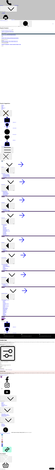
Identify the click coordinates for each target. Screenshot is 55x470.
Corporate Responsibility (5, 414)
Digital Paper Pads (5, 235)
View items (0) (2, 368)
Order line (9, 5)
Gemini (2, 108)
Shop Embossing (3, 209)
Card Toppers (5, 230)
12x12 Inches (5, 233)
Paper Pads (4, 227)
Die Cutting (3, 184)
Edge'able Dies (5, 192)
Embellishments (5, 268)
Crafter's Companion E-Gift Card (7, 31)
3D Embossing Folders (6, 210)
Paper (2, 107)
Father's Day (5, 311)
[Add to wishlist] (12, 30)
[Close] (6, 113)
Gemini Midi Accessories (6, 175)
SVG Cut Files (5, 195)
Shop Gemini (3, 173)
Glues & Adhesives (5, 265)
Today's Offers (3, 318)
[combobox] (14, 26)
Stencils (4, 269)
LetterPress (4, 177)
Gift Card (2, 105)
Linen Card (4, 228)
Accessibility (3, 404)
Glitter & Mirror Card (6, 229)
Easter (4, 313)
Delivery (2, 402)
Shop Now (3, 178)
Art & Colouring (3, 277)
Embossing (3, 202)
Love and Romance (6, 303)
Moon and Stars (5, 307)
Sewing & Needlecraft (6, 266)
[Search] (26, 24)
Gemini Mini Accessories (6, 176)
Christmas (4, 300)
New (2, 161)
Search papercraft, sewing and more (5, 26)
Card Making (5, 225)
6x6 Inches (4, 234)
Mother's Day (5, 309)
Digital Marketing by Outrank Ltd (5, 433)
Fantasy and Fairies (6, 306)
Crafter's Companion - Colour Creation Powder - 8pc (11, 44)
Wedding (4, 310)
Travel (4, 315)
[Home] (4, 20)
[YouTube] (7, 394)
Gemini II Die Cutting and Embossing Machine (10, 38)
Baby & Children (5, 308)
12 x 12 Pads (4, 231)
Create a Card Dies (5, 193)
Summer (4, 302)
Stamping (3, 242)
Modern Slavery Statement (5, 415)
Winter (4, 305)
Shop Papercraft (3, 224)
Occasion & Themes (4, 293)
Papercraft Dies (5, 191)
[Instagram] (7, 387)
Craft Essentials (3, 257)
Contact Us (13, 19)
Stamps (4, 249)
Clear (18, 26)
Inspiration (3, 317)
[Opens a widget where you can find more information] (51, 469)
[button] (53, 24)
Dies (2, 109)
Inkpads (4, 284)
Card (2, 106)
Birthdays (4, 314)
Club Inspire (3, 425)
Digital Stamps (5, 250)
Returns (2, 403)
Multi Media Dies (5, 194)
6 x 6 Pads (4, 232)
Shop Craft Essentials (4, 264)
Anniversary (5, 312)
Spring (4, 301)
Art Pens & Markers (6, 285)
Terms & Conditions (4, 405)
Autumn (4, 304)
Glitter (4, 267)
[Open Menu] (7, 150)
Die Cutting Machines (6, 174)
